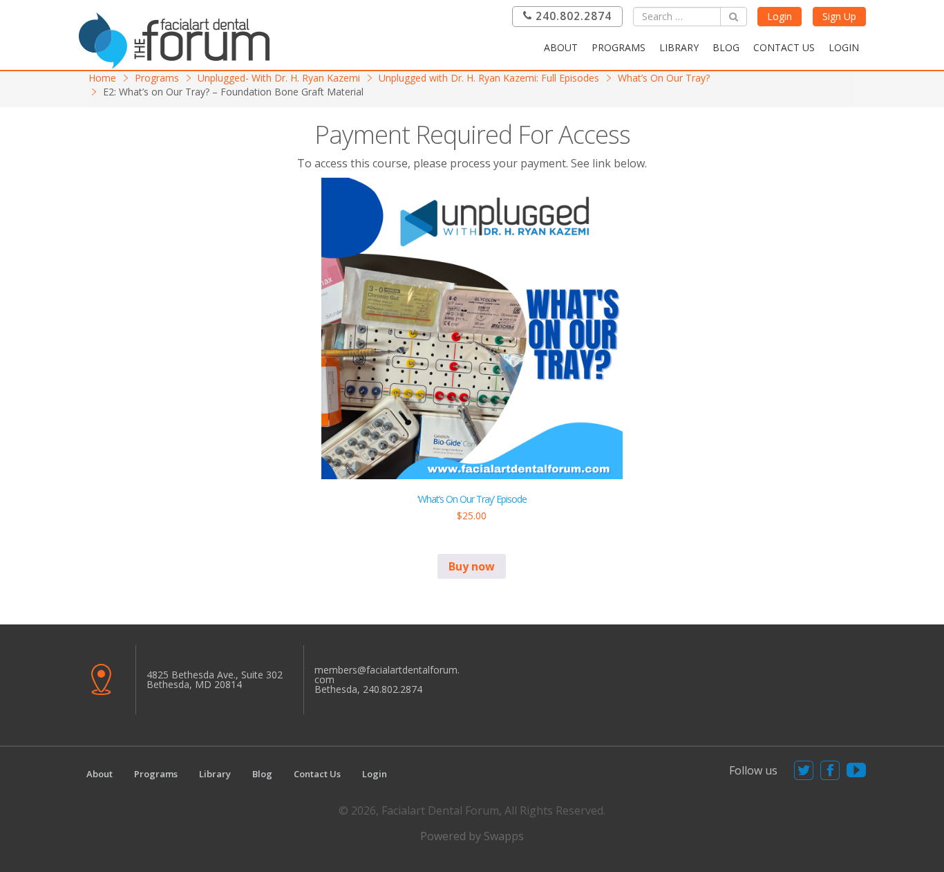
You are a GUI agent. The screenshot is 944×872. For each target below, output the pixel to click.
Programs (618, 47)
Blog (725, 47)
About (561, 47)
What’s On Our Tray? (664, 77)
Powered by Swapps (472, 836)
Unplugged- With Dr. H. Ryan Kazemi (279, 77)
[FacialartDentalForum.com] (178, 39)
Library (679, 47)
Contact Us (784, 47)
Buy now (472, 566)
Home (102, 77)
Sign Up (839, 16)
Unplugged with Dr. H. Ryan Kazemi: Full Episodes (489, 77)
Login (779, 16)
